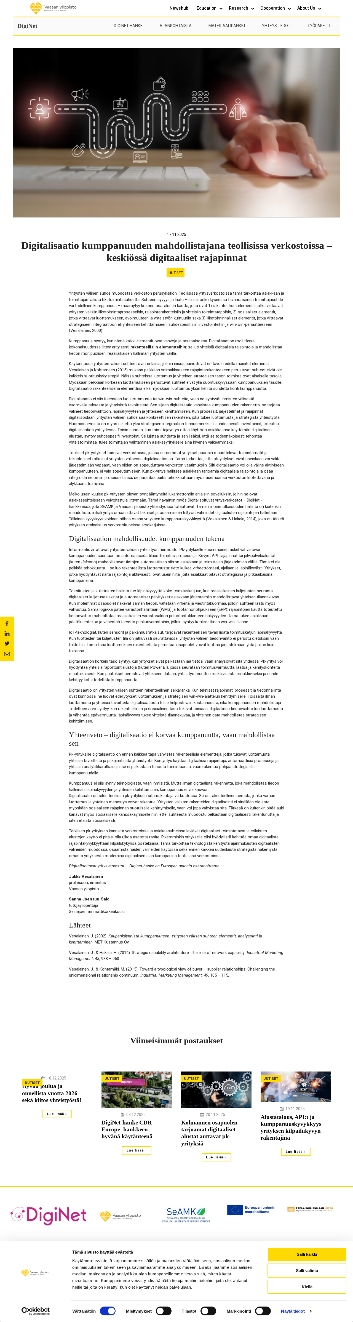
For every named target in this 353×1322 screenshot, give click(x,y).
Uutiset (176, 272)
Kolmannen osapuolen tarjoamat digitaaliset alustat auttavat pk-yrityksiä (209, 1133)
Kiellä (307, 1286)
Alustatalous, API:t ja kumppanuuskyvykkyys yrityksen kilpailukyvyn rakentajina (291, 1127)
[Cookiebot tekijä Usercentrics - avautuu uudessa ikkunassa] (36, 1311)
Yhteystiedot (276, 25)
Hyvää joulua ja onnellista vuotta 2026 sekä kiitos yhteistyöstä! (51, 1093)
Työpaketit (319, 25)
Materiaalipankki (226, 25)
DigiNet (27, 25)
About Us (306, 8)
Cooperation (273, 8)
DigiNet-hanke (128, 25)
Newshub (179, 8)
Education (207, 8)
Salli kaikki (307, 1254)
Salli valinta (307, 1270)
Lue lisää (56, 1114)
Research (239, 8)
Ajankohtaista (176, 25)
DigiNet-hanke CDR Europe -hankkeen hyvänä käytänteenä (127, 1129)
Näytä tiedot (292, 1311)
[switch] (164, 1311)
